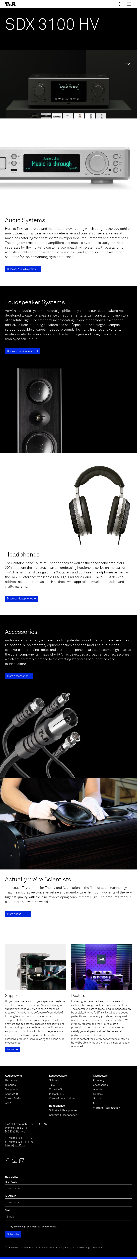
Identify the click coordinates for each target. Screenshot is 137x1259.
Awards (97, 1089)
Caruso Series (13, 1098)
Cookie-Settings (82, 1247)
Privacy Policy (63, 1247)
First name (11, 1182)
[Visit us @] (7, 1161)
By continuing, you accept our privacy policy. (33, 1227)
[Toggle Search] (120, 4)
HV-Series (11, 1080)
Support (11, 1049)
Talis (52, 1085)
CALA (8, 1103)
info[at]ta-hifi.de (15, 1145)
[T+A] (10, 4)
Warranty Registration (106, 1107)
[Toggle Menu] (129, 4)
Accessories (100, 1085)
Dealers (98, 1094)
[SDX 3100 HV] (68, 63)
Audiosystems (13, 1075)
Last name (10, 1196)
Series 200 (11, 1094)
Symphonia (12, 1089)
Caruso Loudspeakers (62, 1098)
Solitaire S (55, 1080)
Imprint (50, 1247)
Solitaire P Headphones (63, 1110)
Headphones (57, 1105)
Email (8, 1210)
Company (99, 1080)
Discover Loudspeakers (21, 351)
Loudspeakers (58, 1075)
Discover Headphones (20, 598)
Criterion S (55, 1089)
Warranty (97, 1247)
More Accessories (17, 676)
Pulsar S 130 (56, 1094)
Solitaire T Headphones (63, 1115)
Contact (98, 1103)
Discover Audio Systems (21, 269)
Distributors (100, 1075)
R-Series (10, 1085)
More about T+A (16, 914)
